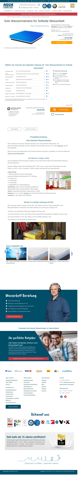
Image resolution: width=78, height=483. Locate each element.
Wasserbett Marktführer (12, 380)
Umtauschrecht (9, 394)
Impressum (42, 471)
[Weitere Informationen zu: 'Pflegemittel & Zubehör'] (47, 93)
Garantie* (65, 73)
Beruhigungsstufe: (9, 76)
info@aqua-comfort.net (69, 382)
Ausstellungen (57, 11)
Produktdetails (14, 129)
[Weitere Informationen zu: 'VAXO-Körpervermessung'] (47, 73)
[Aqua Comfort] (8, 6)
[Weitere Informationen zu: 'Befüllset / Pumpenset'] (47, 96)
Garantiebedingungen (11, 390)
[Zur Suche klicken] (39, 4)
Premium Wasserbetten (29, 395)
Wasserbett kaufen (28, 380)
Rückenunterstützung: (9, 82)
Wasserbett (54, 26)
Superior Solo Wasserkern (16, 153)
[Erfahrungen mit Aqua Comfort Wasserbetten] (47, 6)
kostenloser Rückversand (61, 71)
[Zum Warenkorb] (72, 5)
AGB (54, 471)
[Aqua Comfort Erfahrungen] (39, 449)
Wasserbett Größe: (9, 71)
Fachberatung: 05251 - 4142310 (29, 7)
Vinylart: (7, 79)
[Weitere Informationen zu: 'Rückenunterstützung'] (47, 82)
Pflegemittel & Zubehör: (10, 93)
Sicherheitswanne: (9, 85)
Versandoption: (8, 90)
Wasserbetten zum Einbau (30, 390)
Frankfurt (44, 390)
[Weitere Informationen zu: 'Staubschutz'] (47, 88)
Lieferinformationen (30, 129)
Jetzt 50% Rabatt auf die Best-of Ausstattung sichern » (38, 14)
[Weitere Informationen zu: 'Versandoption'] (47, 90)
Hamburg (44, 382)
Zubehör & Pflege (19, 11)
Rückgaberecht (9, 392)
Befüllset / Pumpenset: (10, 96)
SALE (36, 11)
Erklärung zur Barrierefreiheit (69, 471)
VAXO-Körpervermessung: (9, 74)
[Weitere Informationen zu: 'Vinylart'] (47, 79)
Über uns (8, 384)
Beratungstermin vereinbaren (67, 384)
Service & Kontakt (44, 11)
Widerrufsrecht (58, 471)
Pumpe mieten (9, 396)
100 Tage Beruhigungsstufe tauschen (59, 1)
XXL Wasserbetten (28, 393)
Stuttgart (44, 386)
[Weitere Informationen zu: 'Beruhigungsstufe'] (47, 76)
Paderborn (44, 380)
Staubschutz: (8, 88)
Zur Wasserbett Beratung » (14, 316)
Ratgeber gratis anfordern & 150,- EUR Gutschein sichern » (28, 358)
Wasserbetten (8, 11)
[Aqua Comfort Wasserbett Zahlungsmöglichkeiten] (38, 375)
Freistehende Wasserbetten (30, 384)
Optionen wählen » (62, 42)
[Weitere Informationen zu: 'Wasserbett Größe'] (47, 71)
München (44, 388)
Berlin (43, 384)
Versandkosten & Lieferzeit (12, 398)
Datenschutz (49, 471)
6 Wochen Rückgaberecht (39, 1)
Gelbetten (30, 11)
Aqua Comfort (6, 471)
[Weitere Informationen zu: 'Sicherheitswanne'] (47, 85)
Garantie (70, 26)
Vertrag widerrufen (13, 406)
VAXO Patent (9, 382)
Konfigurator (67, 11)
